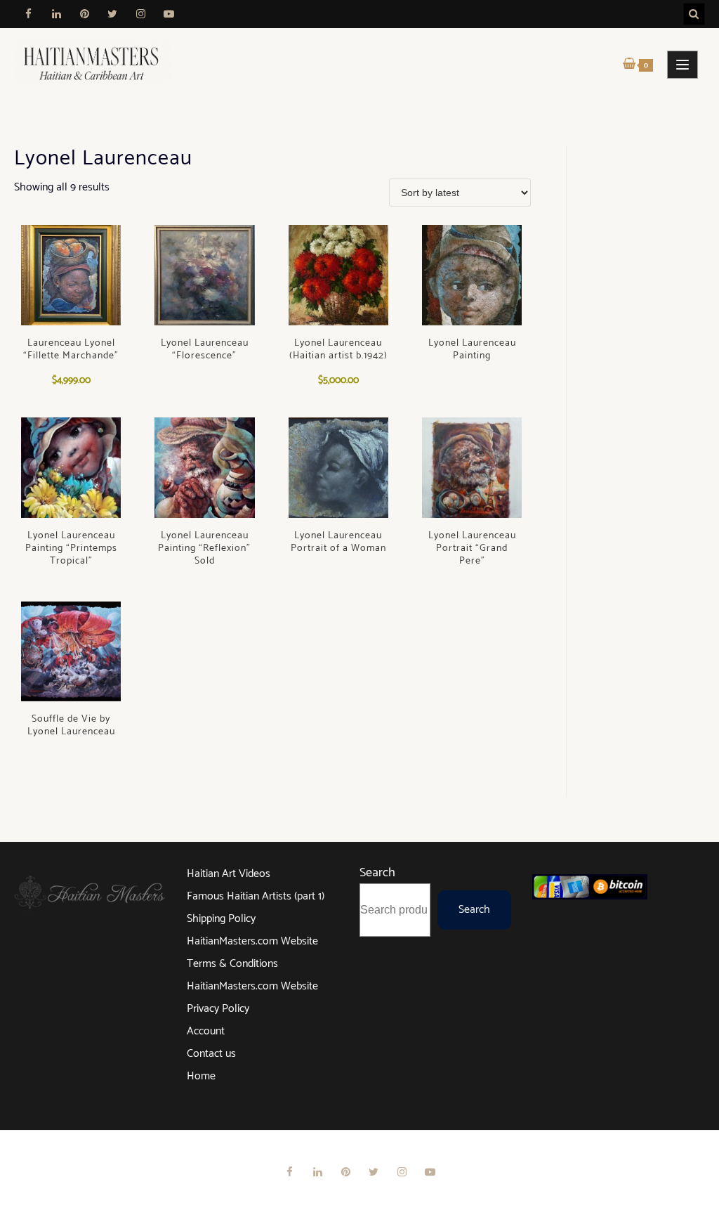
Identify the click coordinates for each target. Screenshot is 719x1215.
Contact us (211, 1053)
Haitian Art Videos (228, 873)
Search (377, 872)
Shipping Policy (221, 918)
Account (206, 1031)
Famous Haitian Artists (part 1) (255, 896)
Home (201, 1076)
